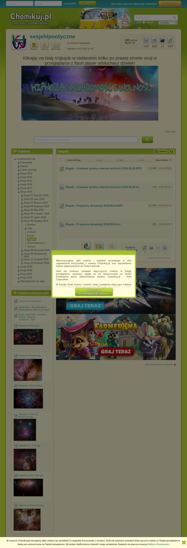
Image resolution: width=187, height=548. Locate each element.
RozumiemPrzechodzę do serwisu (94, 292)
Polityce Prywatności (158, 544)
